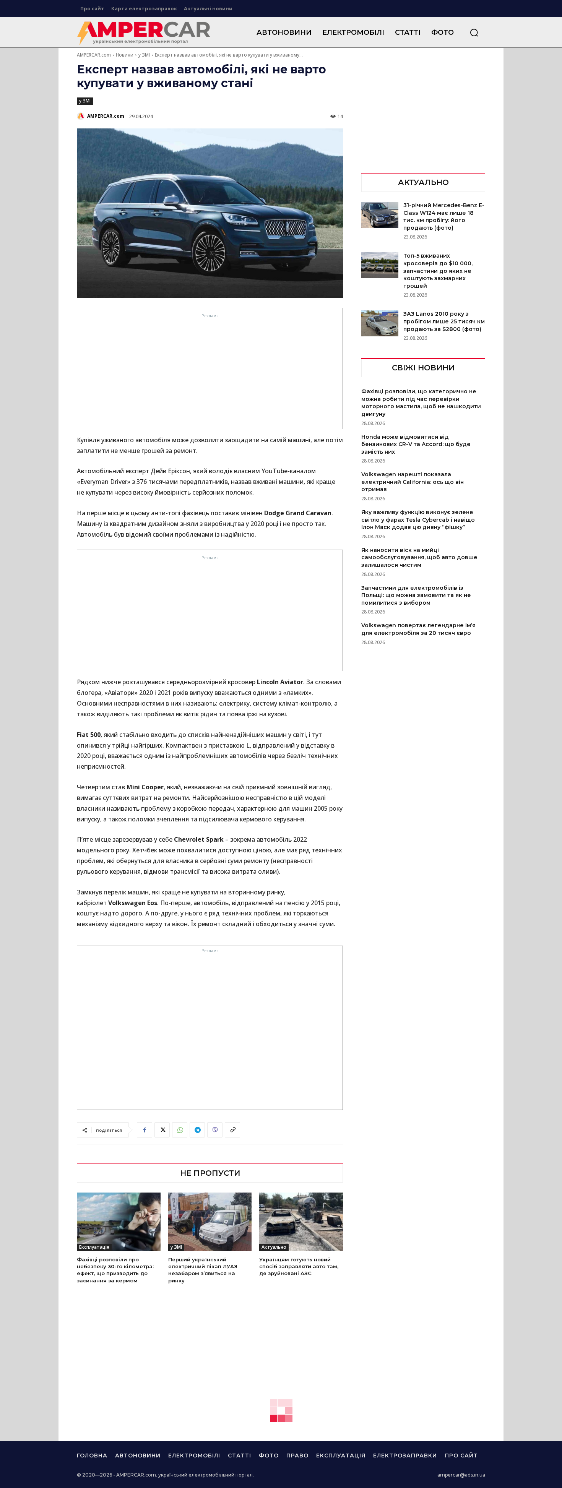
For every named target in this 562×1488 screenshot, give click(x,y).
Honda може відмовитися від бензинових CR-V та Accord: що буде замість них (416, 444)
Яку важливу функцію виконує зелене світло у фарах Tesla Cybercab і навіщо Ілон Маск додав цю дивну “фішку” (418, 520)
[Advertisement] (210, 373)
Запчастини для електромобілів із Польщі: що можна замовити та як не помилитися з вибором (416, 595)
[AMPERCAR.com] (81, 116)
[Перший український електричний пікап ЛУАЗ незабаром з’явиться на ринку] (210, 1222)
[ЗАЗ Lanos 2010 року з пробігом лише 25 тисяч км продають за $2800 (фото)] (379, 323)
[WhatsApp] (179, 1130)
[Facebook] (144, 1130)
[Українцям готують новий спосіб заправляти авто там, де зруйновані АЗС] (301, 1222)
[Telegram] (197, 1130)
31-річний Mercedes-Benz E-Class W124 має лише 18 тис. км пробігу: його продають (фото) (443, 216)
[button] (474, 32)
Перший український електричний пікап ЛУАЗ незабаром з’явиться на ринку (202, 1270)
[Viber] (215, 1130)
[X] (162, 1130)
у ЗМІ (144, 55)
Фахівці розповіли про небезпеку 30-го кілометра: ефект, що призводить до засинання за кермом (115, 1270)
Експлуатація (94, 1247)
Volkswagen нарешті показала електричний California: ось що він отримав (412, 482)
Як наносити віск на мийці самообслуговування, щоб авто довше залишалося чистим (419, 557)
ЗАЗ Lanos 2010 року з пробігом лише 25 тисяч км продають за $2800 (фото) (444, 321)
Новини (124, 55)
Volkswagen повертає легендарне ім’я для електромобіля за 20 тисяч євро (418, 629)
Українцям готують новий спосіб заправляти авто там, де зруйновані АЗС (298, 1266)
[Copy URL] (232, 1130)
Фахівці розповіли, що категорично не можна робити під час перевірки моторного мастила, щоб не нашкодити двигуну (421, 402)
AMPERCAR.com (94, 55)
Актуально (274, 1247)
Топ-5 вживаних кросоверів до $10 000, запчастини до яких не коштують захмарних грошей (438, 270)
